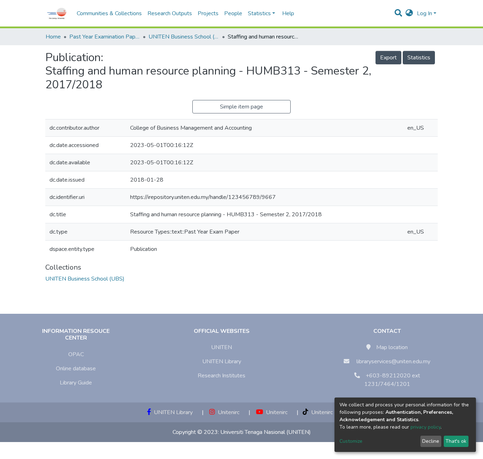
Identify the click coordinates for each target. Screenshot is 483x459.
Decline (430, 441)
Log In (424, 13)
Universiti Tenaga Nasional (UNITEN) (265, 432)
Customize (350, 441)
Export (388, 57)
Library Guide (76, 383)
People (233, 13)
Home (53, 37)
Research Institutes (221, 375)
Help (286, 13)
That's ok (456, 441)
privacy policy (426, 427)
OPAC (76, 354)
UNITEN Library (221, 361)
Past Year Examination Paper (104, 37)
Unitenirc (227, 412)
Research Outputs (169, 13)
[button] (409, 13)
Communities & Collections (109, 13)
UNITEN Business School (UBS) (184, 37)
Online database (76, 368)
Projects (208, 13)
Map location (392, 347)
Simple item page (241, 107)
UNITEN (221, 347)
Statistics (418, 57)
